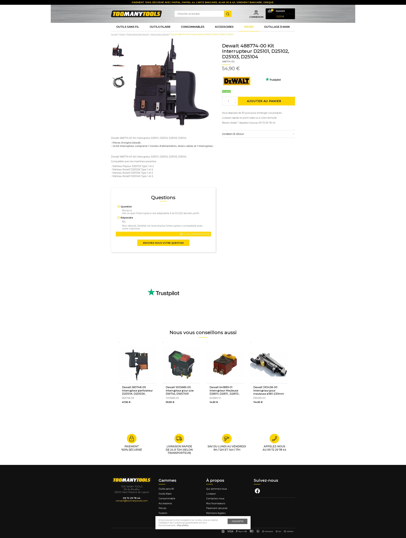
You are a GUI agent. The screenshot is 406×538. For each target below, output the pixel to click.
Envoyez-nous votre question (163, 242)
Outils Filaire (160, 26)
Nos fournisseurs (215, 503)
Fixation (163, 513)
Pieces (249, 26)
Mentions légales (216, 513)
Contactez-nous (215, 498)
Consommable (167, 498)
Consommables (192, 26)
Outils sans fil (127, 26)
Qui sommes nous (216, 488)
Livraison (211, 493)
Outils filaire (165, 493)
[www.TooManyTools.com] (136, 13)
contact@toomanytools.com (132, 500)
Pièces (162, 508)
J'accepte (237, 521)
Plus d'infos (182, 525)
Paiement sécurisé (216, 508)
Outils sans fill (166, 488)
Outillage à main (277, 26)
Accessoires (224, 26)
